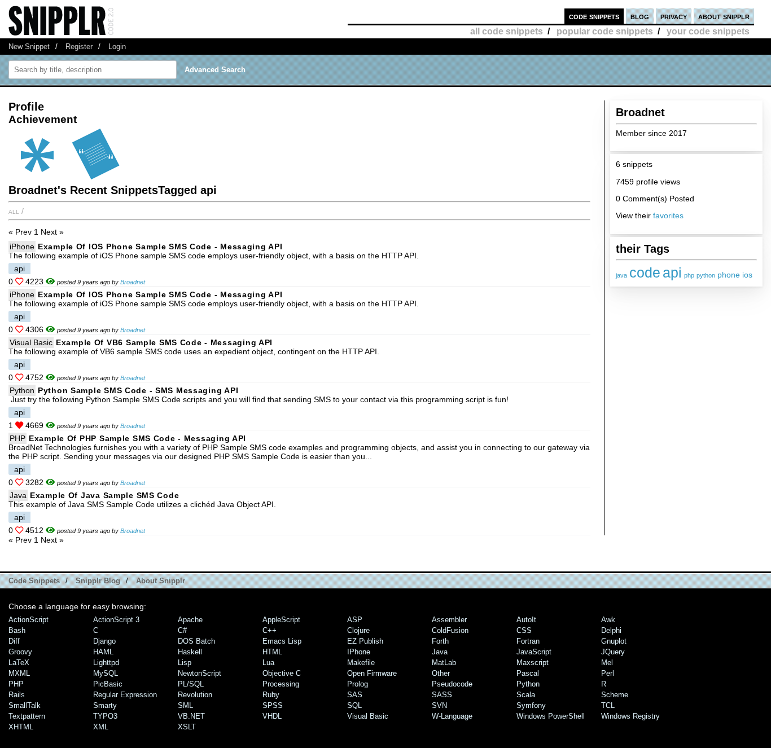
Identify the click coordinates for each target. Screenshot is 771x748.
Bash (16, 630)
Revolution (195, 694)
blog (639, 16)
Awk (608, 619)
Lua (268, 662)
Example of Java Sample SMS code (104, 495)
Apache (190, 619)
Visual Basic (31, 342)
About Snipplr (160, 581)
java (621, 275)
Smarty (105, 705)
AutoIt (526, 619)
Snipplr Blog (98, 581)
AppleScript (281, 619)
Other (441, 673)
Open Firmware (372, 673)
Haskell (190, 652)
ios (747, 275)
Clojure (358, 630)
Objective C (281, 673)
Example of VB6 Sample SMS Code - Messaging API (164, 342)
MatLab (444, 662)
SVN (439, 705)
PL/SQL (191, 684)
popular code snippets (605, 31)
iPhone (22, 246)
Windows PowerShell (550, 716)
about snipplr (724, 16)
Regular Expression (125, 694)
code (644, 272)
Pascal (527, 673)
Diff (14, 641)
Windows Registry (630, 716)
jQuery (613, 652)
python (705, 275)
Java (18, 495)
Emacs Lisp (281, 641)
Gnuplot (614, 641)
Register (79, 46)
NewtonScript (199, 673)
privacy (673, 16)
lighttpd (106, 662)
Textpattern (26, 716)
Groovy (20, 652)
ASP (354, 619)
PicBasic (107, 684)
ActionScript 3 (116, 619)
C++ (269, 630)
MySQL (105, 673)
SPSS (272, 705)
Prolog (357, 684)
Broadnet (132, 282)
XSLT (187, 727)
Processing (280, 684)
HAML (103, 652)
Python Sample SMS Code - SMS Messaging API (138, 390)
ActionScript (28, 619)
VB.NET (191, 716)
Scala (525, 694)
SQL (354, 705)
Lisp (184, 662)
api (672, 272)
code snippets (594, 16)
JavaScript (533, 652)
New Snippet (29, 46)
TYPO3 (105, 716)
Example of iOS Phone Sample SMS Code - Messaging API (160, 246)
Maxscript (532, 662)
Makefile (361, 662)
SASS (442, 694)
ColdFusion (450, 630)
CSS (524, 630)
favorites (668, 215)
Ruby (270, 694)
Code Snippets (34, 581)
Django (104, 641)
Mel (607, 662)
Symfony (531, 705)
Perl (607, 673)
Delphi (611, 630)
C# (182, 630)
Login (117, 46)
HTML (272, 652)
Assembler (449, 619)
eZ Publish (365, 641)
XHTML (20, 727)
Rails (16, 694)
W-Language (452, 716)
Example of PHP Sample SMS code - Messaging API (137, 438)
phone (728, 275)
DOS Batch (196, 641)
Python (22, 390)
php (689, 275)
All (13, 210)
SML (185, 705)
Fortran (528, 641)
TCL (608, 705)
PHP (17, 438)
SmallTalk (24, 705)
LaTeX (18, 662)
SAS (354, 694)
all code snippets (506, 31)
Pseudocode (452, 684)
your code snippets (708, 31)
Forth (440, 641)
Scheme (614, 694)
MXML (19, 673)
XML (100, 727)
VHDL (272, 716)
